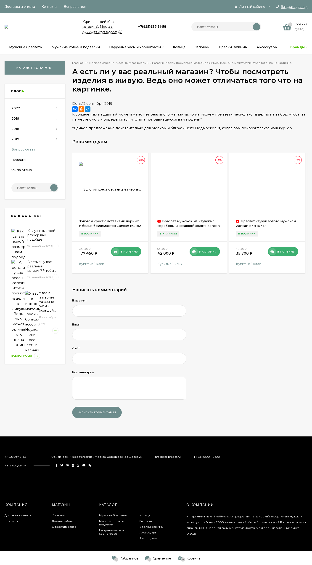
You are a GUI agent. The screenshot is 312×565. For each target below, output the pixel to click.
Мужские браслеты (113, 515)
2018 (15, 129)
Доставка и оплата (19, 7)
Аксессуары (148, 532)
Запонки (146, 521)
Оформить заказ (64, 526)
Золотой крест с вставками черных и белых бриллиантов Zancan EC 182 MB (110, 225)
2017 (15, 139)
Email (76, 324)
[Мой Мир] (87, 109)
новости (18, 160)
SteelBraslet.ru (223, 516)
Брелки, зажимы (151, 526)
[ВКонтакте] (75, 109)
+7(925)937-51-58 (152, 26)
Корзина (58, 515)
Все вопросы (21, 355)
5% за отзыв (21, 170)
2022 (15, 108)
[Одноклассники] (81, 109)
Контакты (49, 7)
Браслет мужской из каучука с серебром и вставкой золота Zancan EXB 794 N (188, 225)
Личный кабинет (64, 521)
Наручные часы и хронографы (111, 531)
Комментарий (83, 372)
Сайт (76, 348)
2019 (15, 118)
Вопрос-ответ (75, 7)
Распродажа (148, 538)
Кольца (145, 515)
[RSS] (22, 91)
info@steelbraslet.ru (167, 456)
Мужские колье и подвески (111, 522)
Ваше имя (79, 300)
